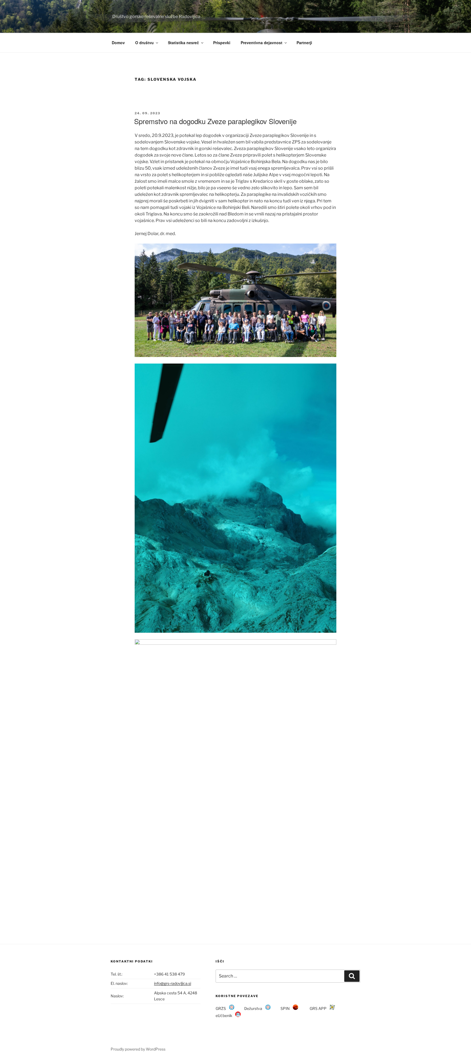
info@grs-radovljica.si (172, 983)
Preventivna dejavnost (261, 42)
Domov (118, 42)
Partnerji (304, 42)
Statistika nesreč (183, 42)
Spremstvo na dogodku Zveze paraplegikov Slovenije (215, 121)
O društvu (144, 42)
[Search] (352, 976)
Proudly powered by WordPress (138, 1049)
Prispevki (221, 42)
